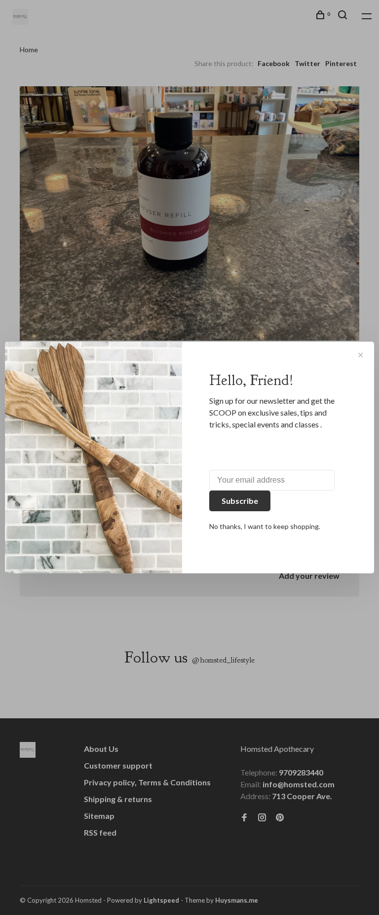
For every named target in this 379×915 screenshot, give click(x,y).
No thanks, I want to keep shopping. (264, 526)
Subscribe (240, 500)
